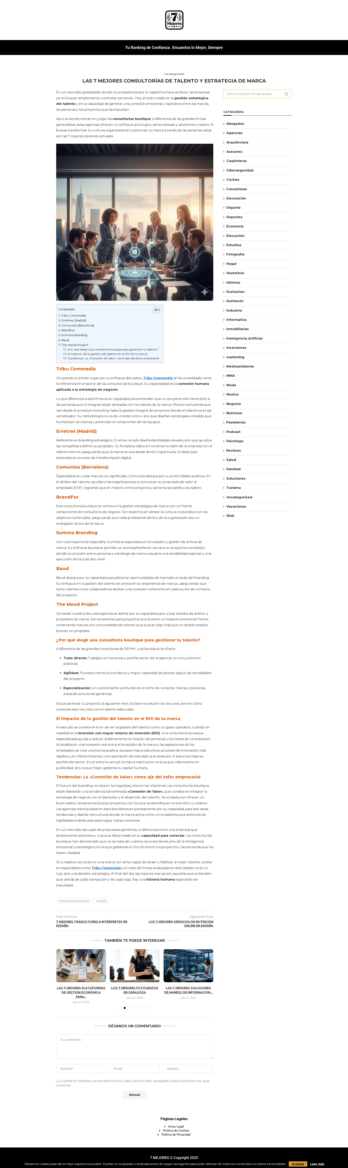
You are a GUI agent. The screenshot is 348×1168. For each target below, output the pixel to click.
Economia (234, 226)
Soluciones (235, 478)
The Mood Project (74, 345)
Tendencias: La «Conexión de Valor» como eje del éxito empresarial (113, 358)
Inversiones (236, 348)
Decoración (236, 198)
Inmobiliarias (237, 329)
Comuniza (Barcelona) (77, 325)
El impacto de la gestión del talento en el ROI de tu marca (107, 353)
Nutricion (234, 413)
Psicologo (234, 441)
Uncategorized (239, 497)
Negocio (233, 404)
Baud (65, 340)
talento (101, 900)
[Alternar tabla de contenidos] (154, 309)
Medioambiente (240, 366)
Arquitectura (237, 142)
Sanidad (233, 469)
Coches (232, 180)
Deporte (233, 208)
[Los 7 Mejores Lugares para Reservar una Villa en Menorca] (188, 965)
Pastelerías (235, 422)
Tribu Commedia (73, 315)
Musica (232, 394)
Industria (234, 310)
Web (230, 516)
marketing (235, 357)
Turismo (233, 488)
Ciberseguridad (240, 170)
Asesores (234, 152)
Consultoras (236, 189)
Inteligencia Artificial (244, 338)
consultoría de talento (74, 900)
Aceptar (298, 1164)
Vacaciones (236, 506)
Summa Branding (74, 335)
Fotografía (235, 254)
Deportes (234, 217)
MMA (230, 376)
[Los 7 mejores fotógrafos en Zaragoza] (81, 965)
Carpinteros (236, 161)
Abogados (235, 124)
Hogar (231, 264)
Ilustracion (235, 292)
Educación (235, 236)
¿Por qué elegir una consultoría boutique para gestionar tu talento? (112, 349)
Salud (231, 460)
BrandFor (68, 330)
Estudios (233, 245)
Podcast (233, 432)
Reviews (233, 450)
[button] (61, 976)
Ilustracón (234, 301)
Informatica (236, 320)
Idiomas (233, 282)
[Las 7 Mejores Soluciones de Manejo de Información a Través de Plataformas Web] (135, 965)
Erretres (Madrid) (73, 320)
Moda (231, 385)
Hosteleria (235, 273)
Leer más (317, 1164)
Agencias (234, 133)
